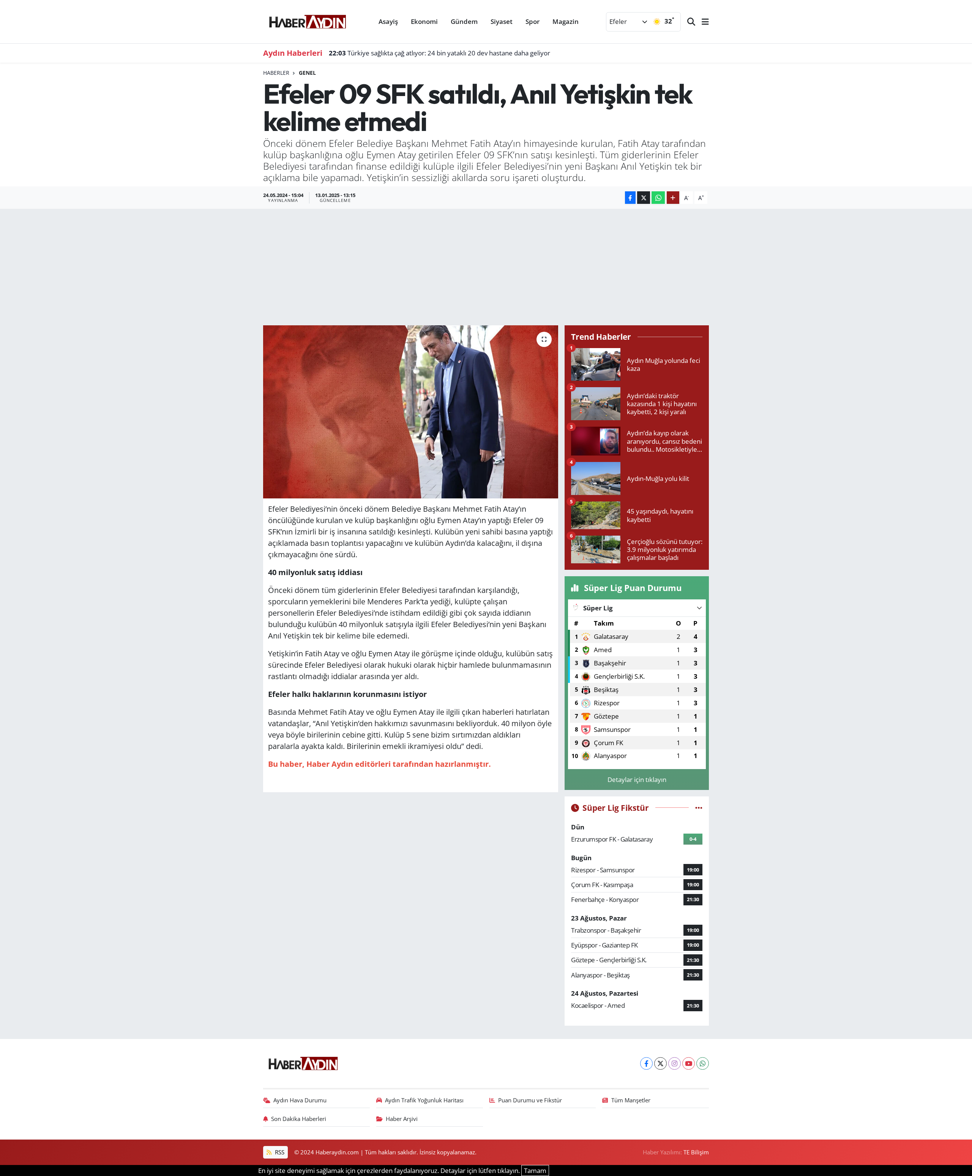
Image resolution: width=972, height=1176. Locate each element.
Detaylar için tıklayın (637, 779)
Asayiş (388, 21)
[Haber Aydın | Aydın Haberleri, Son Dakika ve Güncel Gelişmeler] (307, 20)
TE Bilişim (696, 1152)
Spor (532, 21)
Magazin (565, 21)
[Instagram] (674, 1063)
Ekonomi (424, 21)
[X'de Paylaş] (643, 197)
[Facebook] (646, 1063)
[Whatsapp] (702, 1063)
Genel (307, 72)
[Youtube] (688, 1063)
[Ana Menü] (702, 22)
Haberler (276, 72)
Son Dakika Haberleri (298, 1118)
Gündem (464, 21)
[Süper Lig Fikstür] (698, 807)
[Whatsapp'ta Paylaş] (658, 197)
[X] (660, 1063)
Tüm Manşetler (630, 1100)
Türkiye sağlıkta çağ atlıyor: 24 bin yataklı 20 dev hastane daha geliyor (439, 53)
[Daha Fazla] (673, 197)
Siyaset (502, 21)
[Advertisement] (486, 266)
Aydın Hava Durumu (300, 1100)
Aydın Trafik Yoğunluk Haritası (424, 1100)
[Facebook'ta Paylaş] (630, 197)
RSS (278, 1152)
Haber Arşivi (402, 1118)
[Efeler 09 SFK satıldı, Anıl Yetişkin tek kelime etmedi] (410, 411)
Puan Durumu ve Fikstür (530, 1100)
